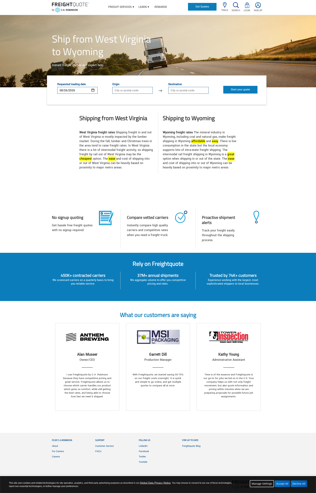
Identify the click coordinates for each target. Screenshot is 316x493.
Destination (175, 84)
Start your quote (240, 90)
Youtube (143, 462)
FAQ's (98, 451)
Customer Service (104, 446)
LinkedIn (143, 446)
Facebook (144, 451)
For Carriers (58, 451)
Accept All (282, 483)
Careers (56, 456)
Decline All (298, 483)
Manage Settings (262, 483)
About (55, 446)
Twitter (142, 456)
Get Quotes (202, 7)
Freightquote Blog (191, 446)
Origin (115, 84)
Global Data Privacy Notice (155, 482)
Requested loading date (71, 84)
